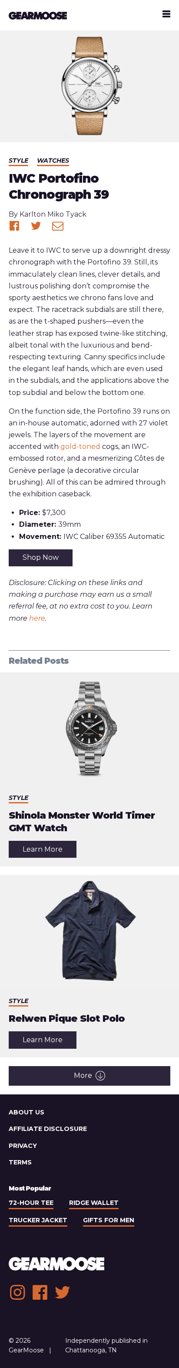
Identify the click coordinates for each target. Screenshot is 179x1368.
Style (18, 160)
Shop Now (41, 557)
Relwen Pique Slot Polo (67, 1018)
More (83, 1075)
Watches (53, 160)
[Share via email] (57, 225)
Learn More (49, 851)
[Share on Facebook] (14, 225)
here (37, 618)
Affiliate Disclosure (48, 1129)
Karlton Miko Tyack (53, 214)
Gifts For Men (108, 1220)
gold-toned (80, 446)
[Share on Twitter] (36, 225)
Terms (20, 1162)
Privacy (23, 1146)
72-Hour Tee (31, 1203)
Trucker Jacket (38, 1220)
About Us (26, 1112)
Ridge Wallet (94, 1203)
